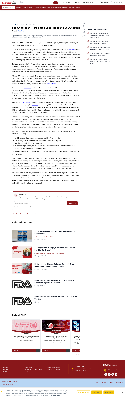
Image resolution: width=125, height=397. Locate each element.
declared (71, 50)
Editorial (4, 371)
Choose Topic (7, 7)
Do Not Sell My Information (33, 369)
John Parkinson (59, 253)
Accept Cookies (109, 392)
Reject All (96, 392)
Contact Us (28, 367)
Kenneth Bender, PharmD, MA (44, 237)
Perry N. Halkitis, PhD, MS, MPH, (45, 253)
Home (97, 383)
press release (51, 84)
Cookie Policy (56, 395)
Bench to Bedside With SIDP (54, 7)
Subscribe (71, 203)
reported (35, 105)
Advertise (5, 369)
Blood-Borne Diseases (19, 214)
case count (27, 88)
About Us (5, 367)
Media (68, 2)
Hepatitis (78, 7)
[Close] (122, 392)
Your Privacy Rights (53, 369)
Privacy (27, 371)
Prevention (30, 214)
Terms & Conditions (53, 367)
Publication (86, 2)
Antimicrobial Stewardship (68, 7)
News (63, 2)
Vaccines (37, 214)
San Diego (26, 102)
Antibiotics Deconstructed (40, 7)
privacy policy (46, 206)
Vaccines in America (27, 7)
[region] (62, 392)
